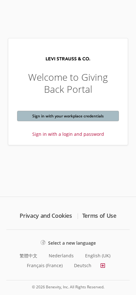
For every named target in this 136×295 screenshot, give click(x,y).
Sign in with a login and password (68, 134)
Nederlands (61, 256)
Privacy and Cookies (46, 215)
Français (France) (45, 265)
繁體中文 (28, 256)
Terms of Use (99, 215)
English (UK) (97, 256)
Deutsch (82, 265)
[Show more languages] (102, 265)
